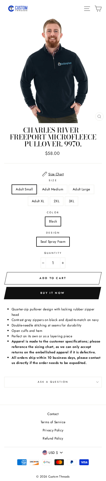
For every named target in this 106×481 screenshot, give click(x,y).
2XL (56, 201)
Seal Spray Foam (53, 241)
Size (53, 180)
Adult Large (81, 189)
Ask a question (53, 382)
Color (53, 212)
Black (53, 221)
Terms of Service (53, 422)
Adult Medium (52, 189)
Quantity (53, 253)
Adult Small (24, 189)
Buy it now (52, 293)
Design (53, 233)
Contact (52, 413)
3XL (71, 201)
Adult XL (38, 201)
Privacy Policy (53, 430)
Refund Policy (53, 438)
